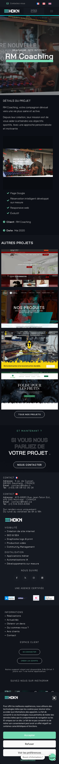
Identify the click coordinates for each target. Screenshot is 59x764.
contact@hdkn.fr (17, 485)
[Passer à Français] (38, 3)
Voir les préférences (29, 752)
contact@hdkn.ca (17, 501)
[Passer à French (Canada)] (44, 3)
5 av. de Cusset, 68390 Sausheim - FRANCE (19, 482)
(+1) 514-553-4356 (16, 504)
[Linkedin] (42, 577)
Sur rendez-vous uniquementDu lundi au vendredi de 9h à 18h (22, 510)
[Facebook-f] (16, 577)
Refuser (29, 743)
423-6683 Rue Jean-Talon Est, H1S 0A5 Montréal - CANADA (27, 498)
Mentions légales (27, 760)
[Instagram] (33, 577)
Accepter (29, 735)
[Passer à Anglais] (50, 3)
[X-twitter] (25, 577)
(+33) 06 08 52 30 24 (18, 487)
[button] (54, 698)
